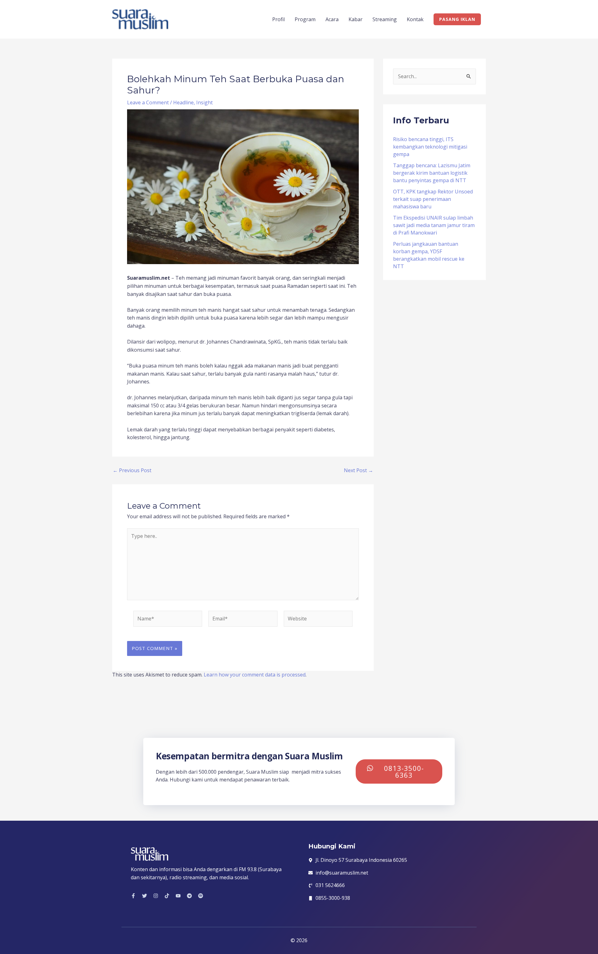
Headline (183, 102)
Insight (204, 102)
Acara (332, 19)
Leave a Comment (148, 102)
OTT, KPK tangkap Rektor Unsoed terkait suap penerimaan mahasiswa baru (433, 199)
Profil (278, 19)
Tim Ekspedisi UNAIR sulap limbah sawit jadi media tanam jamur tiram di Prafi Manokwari (434, 225)
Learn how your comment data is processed (255, 674)
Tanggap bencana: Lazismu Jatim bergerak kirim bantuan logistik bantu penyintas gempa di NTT (431, 173)
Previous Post (132, 470)
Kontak (415, 19)
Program (305, 19)
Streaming (385, 19)
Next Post (358, 470)
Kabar (356, 19)
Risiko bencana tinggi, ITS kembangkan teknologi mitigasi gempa (430, 147)
